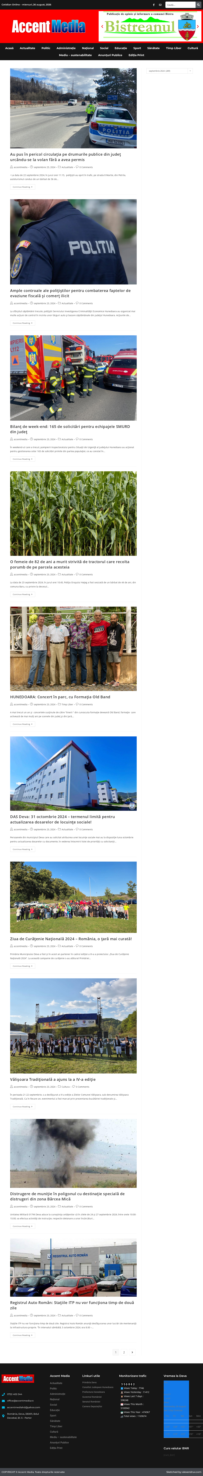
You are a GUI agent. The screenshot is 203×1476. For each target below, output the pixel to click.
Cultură (193, 48)
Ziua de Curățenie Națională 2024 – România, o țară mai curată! (71, 938)
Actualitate (27, 48)
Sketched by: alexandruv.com (183, 1471)
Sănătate (153, 48)
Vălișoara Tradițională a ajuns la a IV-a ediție (53, 1079)
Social (104, 48)
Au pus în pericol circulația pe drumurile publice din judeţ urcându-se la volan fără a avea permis (65, 157)
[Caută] (198, 5)
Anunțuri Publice (110, 55)
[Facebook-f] (153, 4)
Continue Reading (24, 186)
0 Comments (86, 167)
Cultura (66, 1086)
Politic (46, 48)
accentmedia (20, 167)
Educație (121, 48)
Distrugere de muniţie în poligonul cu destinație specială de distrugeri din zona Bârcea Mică (67, 1196)
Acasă (9, 48)
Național (88, 48)
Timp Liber (173, 48)
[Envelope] (160, 4)
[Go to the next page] (132, 1352)
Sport (137, 48)
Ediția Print (136, 55)
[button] (102, 26)
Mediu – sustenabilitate (75, 55)
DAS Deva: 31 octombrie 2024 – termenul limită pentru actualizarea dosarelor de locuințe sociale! (62, 819)
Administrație (66, 48)
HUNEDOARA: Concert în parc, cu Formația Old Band (60, 696)
